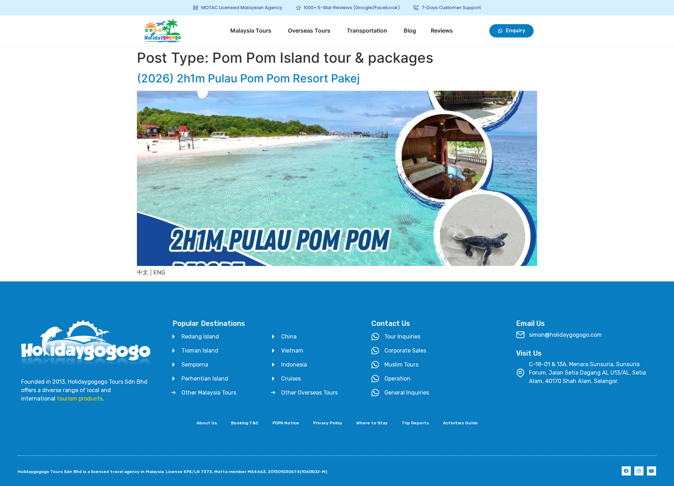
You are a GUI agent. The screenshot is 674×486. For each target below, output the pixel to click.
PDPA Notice (285, 422)
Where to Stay (372, 422)
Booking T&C (244, 422)
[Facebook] (626, 470)
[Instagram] (638, 470)
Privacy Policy (327, 422)
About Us (207, 422)
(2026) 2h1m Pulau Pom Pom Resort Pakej (248, 78)
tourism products (80, 398)
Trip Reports (415, 422)
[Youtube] (651, 470)
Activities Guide (460, 422)
